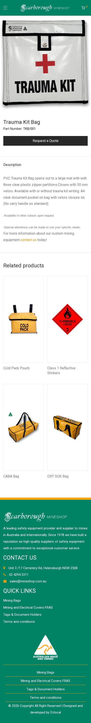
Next (87, 63)
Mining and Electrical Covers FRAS (28, 608)
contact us (28, 240)
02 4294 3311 (18, 575)
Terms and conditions (19, 622)
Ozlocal (55, 712)
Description (12, 165)
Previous (4, 63)
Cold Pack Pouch (16, 368)
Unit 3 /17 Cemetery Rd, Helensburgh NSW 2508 (43, 568)
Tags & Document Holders (22, 615)
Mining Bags (12, 600)
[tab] (45, 165)
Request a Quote (46, 141)
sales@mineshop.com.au (28, 581)
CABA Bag (11, 476)
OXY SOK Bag (57, 476)
